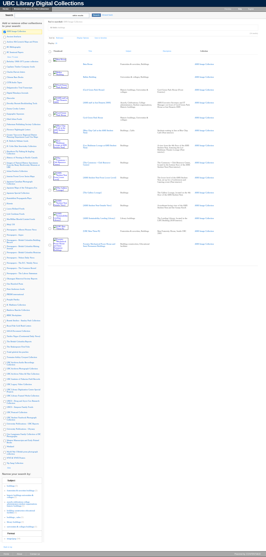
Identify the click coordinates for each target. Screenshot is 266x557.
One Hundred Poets (15, 284)
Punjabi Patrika (13, 299)
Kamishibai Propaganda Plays (19, 198)
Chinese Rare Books (15, 77)
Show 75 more (12, 57)
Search (9, 15)
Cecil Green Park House (93, 118)
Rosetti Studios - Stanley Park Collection (23, 320)
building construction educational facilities (21, 511)
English (251, 9)
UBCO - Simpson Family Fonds (20, 407)
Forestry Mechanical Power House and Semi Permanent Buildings (99, 245)
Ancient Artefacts (14, 36)
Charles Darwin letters (16, 72)
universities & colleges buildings (20, 527)
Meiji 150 (11, 224)
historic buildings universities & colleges (20, 496)
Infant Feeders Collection (17, 171)
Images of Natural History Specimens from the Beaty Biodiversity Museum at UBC (23, 165)
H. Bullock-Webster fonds (17, 141)
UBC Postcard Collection (17, 412)
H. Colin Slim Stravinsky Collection (22, 146)
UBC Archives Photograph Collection (22, 368)
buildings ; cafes (13, 517)
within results (78, 15)
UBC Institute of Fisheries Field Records (23, 379)
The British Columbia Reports (19, 341)
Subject (11, 480)
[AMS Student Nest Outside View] (97, 205)
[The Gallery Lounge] (92, 193)
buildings (11, 486)
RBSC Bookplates (14, 315)
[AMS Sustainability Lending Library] (99, 218)
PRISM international (15, 294)
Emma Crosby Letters (16, 108)
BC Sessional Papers (15, 52)
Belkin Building (89, 77)
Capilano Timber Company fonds (21, 67)
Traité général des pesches (17, 352)
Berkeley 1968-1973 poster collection (22, 61)
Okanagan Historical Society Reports (22, 279)
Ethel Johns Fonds (14, 119)
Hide (9, 468)
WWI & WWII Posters (16, 458)
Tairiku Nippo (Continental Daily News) (23, 336)
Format (11, 533)
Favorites (228, 9)
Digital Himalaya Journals (17, 93)
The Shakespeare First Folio (18, 347)
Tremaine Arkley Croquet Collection (22, 357)
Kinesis (10, 203)
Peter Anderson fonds (16, 289)
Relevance (59, 38)
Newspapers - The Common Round (21, 268)
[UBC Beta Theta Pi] (91, 231)
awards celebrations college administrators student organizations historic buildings (22, 504)
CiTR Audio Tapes (14, 82)
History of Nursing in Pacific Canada (22, 157)
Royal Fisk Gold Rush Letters (19, 326)
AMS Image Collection (16, 31)
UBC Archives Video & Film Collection (23, 374)
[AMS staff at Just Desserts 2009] (97, 103)
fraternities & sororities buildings (20, 490)
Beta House (87, 64)
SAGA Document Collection (18, 331)
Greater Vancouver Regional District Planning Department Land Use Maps (22, 136)
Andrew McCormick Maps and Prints (22, 42)
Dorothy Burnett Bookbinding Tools (22, 103)
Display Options (83, 38)
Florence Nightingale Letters (18, 129)
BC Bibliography (14, 47)
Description (167, 51)
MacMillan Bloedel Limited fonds (21, 219)
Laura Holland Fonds (15, 209)
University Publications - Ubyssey (21, 429)
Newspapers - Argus (15, 235)
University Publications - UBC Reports (23, 424)
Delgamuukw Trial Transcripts (19, 88)
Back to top (8, 547)
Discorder (11, 98)
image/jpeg (11, 538)
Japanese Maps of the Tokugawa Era (22, 188)
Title (90, 51)
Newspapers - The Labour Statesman (22, 273)
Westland (10, 446)
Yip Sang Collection (15, 463)
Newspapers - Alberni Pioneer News (22, 230)
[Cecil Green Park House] (93, 90)
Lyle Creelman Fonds (15, 214)
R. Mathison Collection (16, 305)
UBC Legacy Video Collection (19, 384)
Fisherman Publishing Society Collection (24, 124)
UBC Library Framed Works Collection (23, 396)
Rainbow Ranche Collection (18, 310)
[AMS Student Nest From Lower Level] (99, 178)
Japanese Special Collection (18, 193)
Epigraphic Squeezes (15, 114)
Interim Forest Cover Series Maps (21, 176)
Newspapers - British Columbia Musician (24, 252)
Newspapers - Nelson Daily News (20, 258)
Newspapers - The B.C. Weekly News (22, 263)
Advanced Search (107, 15)
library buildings (14, 522)
